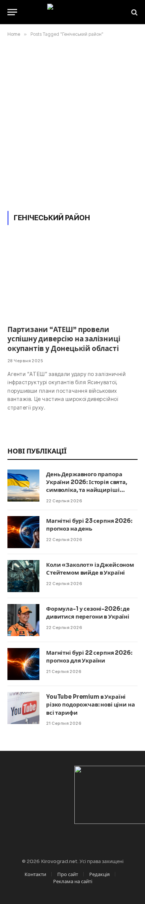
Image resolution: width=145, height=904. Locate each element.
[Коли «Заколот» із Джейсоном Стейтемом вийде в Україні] (23, 576)
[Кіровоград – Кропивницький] (72, 12)
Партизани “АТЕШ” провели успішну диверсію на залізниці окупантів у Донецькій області (63, 339)
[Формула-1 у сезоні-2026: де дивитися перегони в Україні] (23, 620)
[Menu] (12, 12)
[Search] (134, 12)
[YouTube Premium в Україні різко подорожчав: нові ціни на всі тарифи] (23, 708)
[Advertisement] (72, 122)
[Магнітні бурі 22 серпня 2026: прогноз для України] (23, 664)
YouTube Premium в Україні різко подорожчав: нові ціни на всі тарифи (90, 704)
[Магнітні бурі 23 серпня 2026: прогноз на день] (23, 532)
